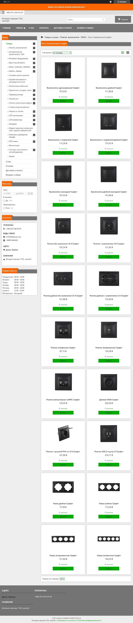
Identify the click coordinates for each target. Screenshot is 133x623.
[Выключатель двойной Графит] (108, 72)
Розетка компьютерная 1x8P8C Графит (63, 400)
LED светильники (16, 115)
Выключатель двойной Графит (109, 88)
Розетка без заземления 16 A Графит (63, 244)
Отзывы (9, 166)
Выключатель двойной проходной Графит (109, 192)
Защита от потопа (16, 111)
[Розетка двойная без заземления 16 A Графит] (63, 279)
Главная (7, 28)
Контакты (44, 28)
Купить (63, 101)
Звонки (12, 156)
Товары (19, 28)
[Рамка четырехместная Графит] (63, 539)
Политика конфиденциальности (89, 620)
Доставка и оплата (63, 28)
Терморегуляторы (16, 95)
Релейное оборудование (18, 59)
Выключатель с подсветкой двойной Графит (109, 140)
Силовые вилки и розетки (19, 75)
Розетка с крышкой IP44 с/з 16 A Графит (63, 452)
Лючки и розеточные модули (20, 103)
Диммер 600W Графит (108, 400)
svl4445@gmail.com (13, 237)
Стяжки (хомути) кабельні (19, 107)
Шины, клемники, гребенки (19, 67)
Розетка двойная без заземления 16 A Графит (63, 296)
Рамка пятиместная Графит (109, 555)
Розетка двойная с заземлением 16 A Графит (109, 296)
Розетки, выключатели (69, 37)
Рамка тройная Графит (109, 503)
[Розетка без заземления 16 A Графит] (63, 227)
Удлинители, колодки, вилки (20, 90)
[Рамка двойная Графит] (63, 487)
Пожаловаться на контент (67, 620)
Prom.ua (78, 618)
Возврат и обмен (85, 28)
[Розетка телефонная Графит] (63, 331)
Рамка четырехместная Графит (63, 555)
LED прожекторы (15, 120)
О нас (31, 28)
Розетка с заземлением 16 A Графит (108, 244)
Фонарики (13, 124)
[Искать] (103, 19)
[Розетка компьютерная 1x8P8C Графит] (63, 383)
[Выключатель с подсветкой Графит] (63, 124)
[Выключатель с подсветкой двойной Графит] (108, 124)
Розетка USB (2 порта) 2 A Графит (108, 452)
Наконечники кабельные (18, 86)
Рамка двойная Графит (63, 503)
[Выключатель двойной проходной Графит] (108, 176)
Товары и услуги (51, 37)
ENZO (83, 37)
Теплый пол (13, 99)
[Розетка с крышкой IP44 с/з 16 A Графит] (63, 435)
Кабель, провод (15, 71)
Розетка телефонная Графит (63, 348)
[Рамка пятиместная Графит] (108, 539)
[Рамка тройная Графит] (108, 487)
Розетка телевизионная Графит (108, 348)
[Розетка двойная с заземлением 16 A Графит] (108, 279)
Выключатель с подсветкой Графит (63, 140)
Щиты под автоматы (17, 63)
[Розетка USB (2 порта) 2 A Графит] (108, 435)
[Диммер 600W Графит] (108, 383)
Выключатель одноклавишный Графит (63, 88)
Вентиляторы (14, 145)
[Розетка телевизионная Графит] (108, 331)
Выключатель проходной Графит (63, 192)
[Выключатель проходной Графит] (63, 176)
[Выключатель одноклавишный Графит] (63, 72)
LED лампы (13, 141)
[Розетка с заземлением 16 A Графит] (108, 227)
